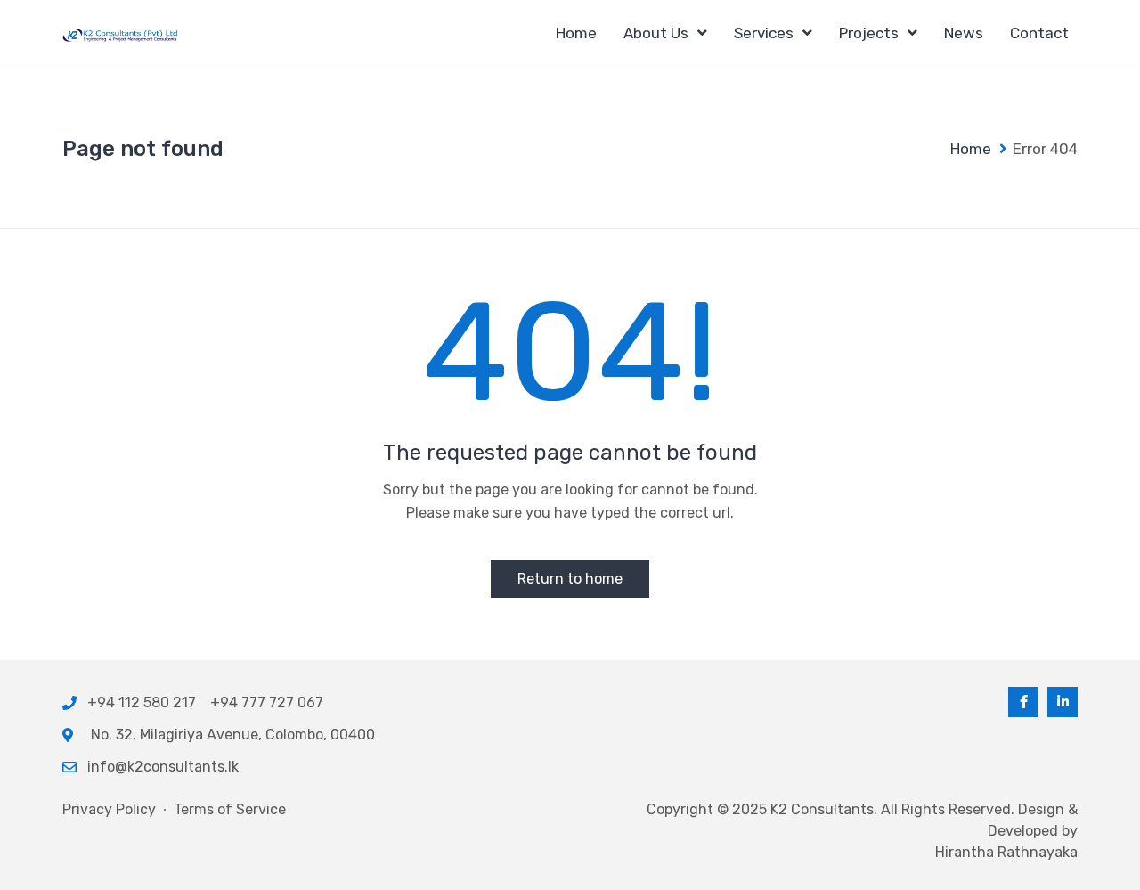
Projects (869, 33)
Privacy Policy (109, 809)
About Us (655, 33)
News (963, 33)
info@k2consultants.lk (163, 766)
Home (576, 33)
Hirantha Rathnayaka (1006, 852)
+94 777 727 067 (266, 702)
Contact (1039, 33)
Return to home (570, 578)
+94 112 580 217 (145, 702)
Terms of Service (230, 809)
